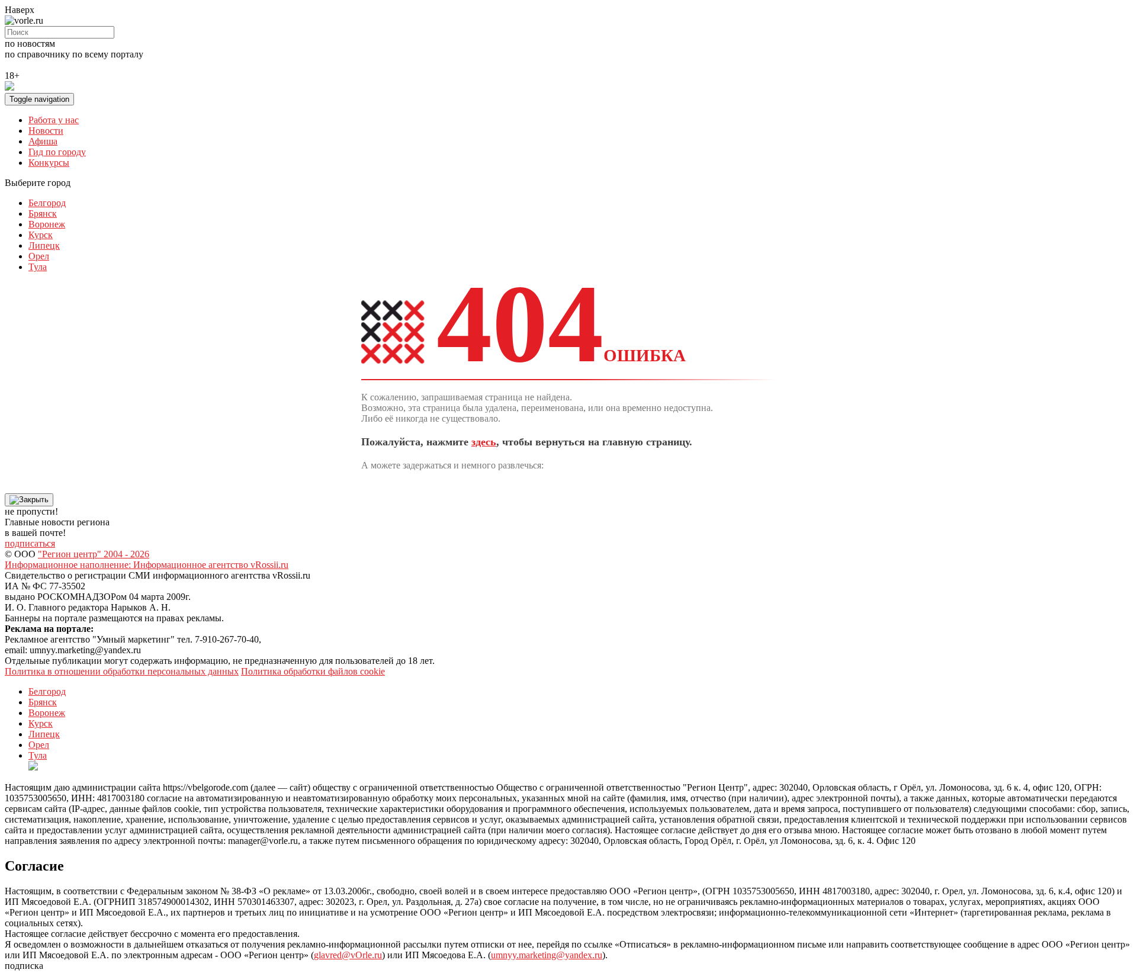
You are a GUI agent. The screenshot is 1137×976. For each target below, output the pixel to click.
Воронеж (46, 224)
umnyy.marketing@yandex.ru (546, 955)
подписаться (30, 543)
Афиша (42, 141)
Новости (45, 131)
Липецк (44, 245)
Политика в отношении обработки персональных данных (122, 671)
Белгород (47, 203)
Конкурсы (48, 163)
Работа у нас (53, 120)
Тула (37, 267)
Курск (40, 235)
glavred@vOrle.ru (348, 955)
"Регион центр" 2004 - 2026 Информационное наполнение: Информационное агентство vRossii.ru (146, 559)
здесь (483, 442)
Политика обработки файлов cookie (313, 671)
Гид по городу (57, 152)
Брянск (42, 213)
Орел (38, 256)
